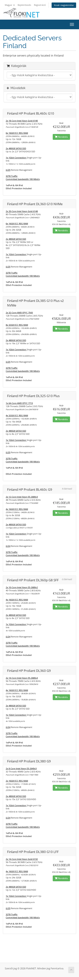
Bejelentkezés (24, 4)
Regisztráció (40, 4)
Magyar (9, 4)
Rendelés (63, 136)
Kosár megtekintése (64, 5)
